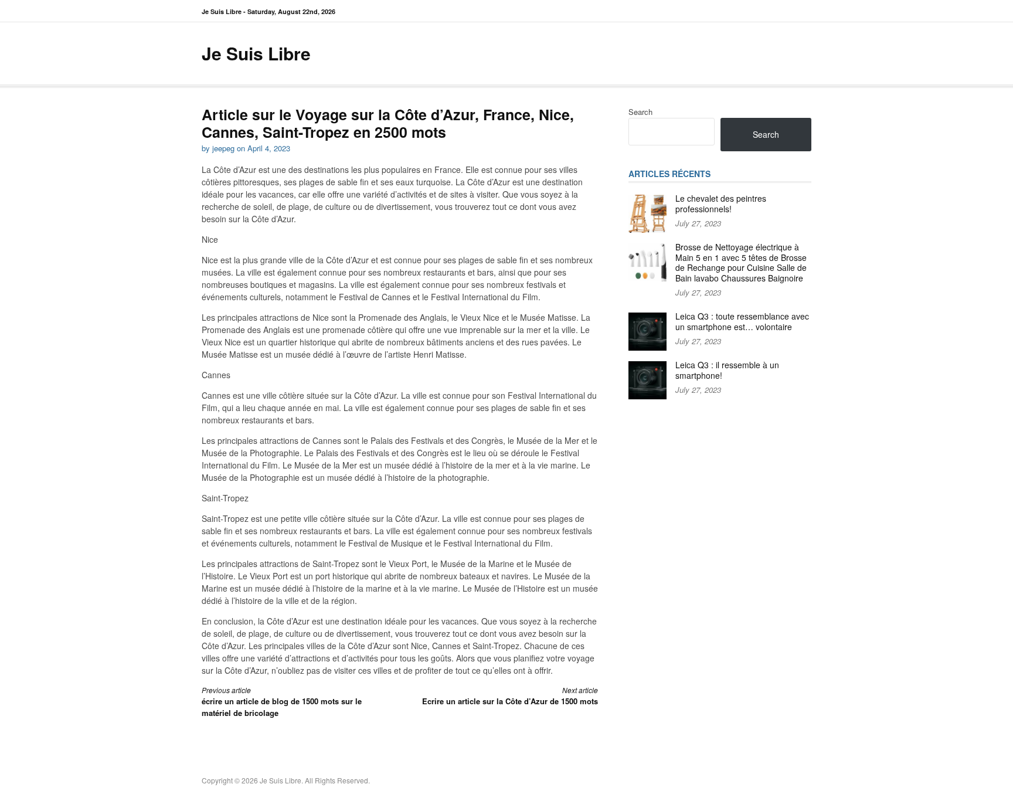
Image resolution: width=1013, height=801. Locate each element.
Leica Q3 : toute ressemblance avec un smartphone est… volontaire (742, 321)
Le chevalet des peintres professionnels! (720, 203)
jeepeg (223, 148)
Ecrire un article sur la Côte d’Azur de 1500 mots (510, 696)
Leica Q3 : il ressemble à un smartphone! (727, 370)
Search (640, 111)
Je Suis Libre (256, 53)
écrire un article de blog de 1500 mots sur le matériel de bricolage (282, 701)
